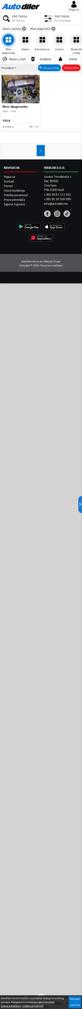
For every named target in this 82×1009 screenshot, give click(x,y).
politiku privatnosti (33, 1006)
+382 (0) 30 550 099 (57, 199)
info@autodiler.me (56, 203)
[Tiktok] (67, 214)
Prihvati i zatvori (75, 1002)
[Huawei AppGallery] (41, 238)
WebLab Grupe (51, 261)
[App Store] (53, 227)
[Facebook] (47, 214)
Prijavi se (9, 176)
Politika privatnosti (16, 195)
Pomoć (8, 186)
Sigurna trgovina (14, 204)
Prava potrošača (14, 199)
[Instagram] (57, 214)
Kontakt (9, 181)
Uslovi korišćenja (14, 190)
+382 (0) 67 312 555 (57, 194)
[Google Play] (29, 227)
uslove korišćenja (11, 1006)
